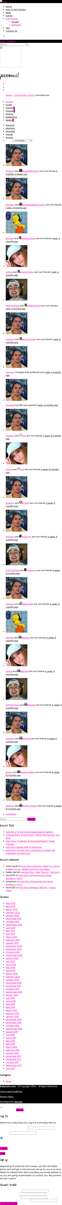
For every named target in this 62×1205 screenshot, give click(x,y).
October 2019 (12, 989)
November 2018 (13, 1022)
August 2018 (12, 1031)
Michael (10, 238)
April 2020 (10, 970)
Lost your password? (11, 1143)
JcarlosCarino (28, 238)
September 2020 (14, 955)
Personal (10, 125)
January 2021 (12, 943)
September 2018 (14, 1028)
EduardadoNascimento (33, 204)
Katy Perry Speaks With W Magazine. (24, 847)
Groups (15, 21)
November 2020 (14, 949)
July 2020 (10, 961)
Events (9, 15)
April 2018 (10, 1044)
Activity (9, 101)
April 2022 (10, 906)
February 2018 (12, 1050)
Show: (9, 140)
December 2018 (13, 1019)
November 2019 (13, 985)
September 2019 (14, 992)
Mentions (10, 128)
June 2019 (11, 1001)
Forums (31, 95)
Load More (11, 814)
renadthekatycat (30, 171)
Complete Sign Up (8, 1203)
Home (9, 6)
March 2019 (11, 1010)
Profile (9, 104)
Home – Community (16, 95)
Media (10, 120)
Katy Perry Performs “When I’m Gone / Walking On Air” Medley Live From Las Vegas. (33, 868)
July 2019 (10, 998)
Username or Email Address (13, 1127)
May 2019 (10, 1004)
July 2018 (10, 1034)
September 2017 (14, 1065)
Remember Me (10, 1138)
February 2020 (13, 976)
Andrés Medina (27, 772)
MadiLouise (27, 604)
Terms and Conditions (11, 1091)
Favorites (10, 131)
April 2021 (10, 933)
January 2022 (12, 915)
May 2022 (10, 903)
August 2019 (12, 995)
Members (16, 24)
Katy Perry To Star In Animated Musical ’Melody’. (30, 832)
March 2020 (12, 973)
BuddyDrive (11, 117)
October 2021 (12, 921)
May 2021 (10, 930)
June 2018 (11, 1037)
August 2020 (12, 958)
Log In (3, 1148)
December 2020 (14, 946)
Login (2, 1153)
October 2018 (12, 1025)
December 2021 (13, 918)
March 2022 (11, 909)
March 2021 (11, 937)
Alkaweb (18, 1101)
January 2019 (12, 1016)
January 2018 (12, 1053)
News (8, 12)
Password (4, 1132)
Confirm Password (14, 1200)
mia (24, 435)
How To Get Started (16, 9)
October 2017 (12, 1062)
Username (10, 1191)
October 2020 (13, 952)
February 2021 (12, 940)
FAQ (8, 28)
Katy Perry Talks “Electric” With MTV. (42, 872)
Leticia (9, 272)
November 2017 (13, 1059)
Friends (10, 107)
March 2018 (11, 1047)
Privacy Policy (7, 1096)
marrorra (26, 536)
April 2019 (10, 1007)
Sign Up (20, 1109)
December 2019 (13, 982)
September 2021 (14, 924)
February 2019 (12, 1013)
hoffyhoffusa (12, 305)
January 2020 (12, 979)
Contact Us (11, 31)
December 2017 (13, 1056)
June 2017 (11, 1068)
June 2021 (10, 927)
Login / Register (7, 41)
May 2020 (10, 967)
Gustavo (10, 171)
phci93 (25, 503)
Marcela (25, 637)
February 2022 (13, 912)
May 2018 (10, 1041)
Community (12, 18)
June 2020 (11, 964)
